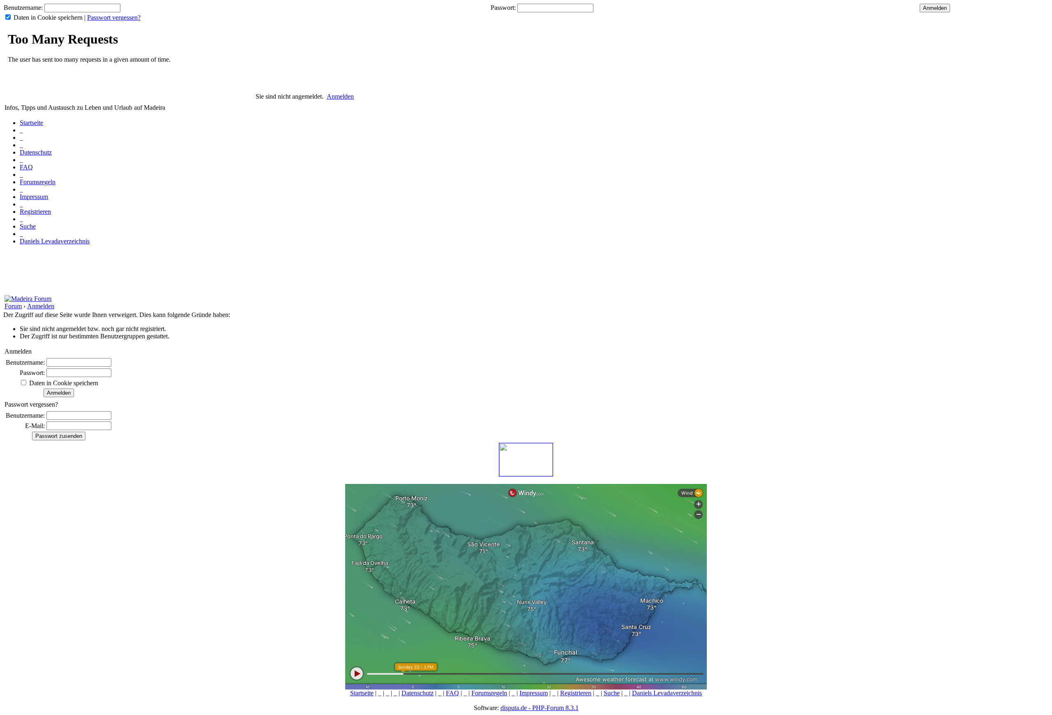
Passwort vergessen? (114, 17)
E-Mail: (35, 425)
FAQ (26, 167)
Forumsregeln (37, 181)
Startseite (31, 122)
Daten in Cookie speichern (48, 17)
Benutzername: (23, 7)
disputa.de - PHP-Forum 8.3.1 (540, 707)
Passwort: (503, 7)
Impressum (34, 196)
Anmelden (340, 96)
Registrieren (35, 211)
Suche (28, 226)
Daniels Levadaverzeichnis (55, 241)
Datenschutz (36, 152)
